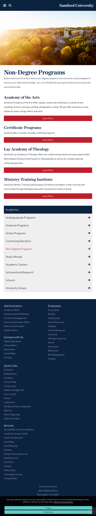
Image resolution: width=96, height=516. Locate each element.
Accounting (53, 310)
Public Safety (10, 470)
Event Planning (10, 445)
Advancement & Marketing (16, 314)
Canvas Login (10, 386)
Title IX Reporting (12, 414)
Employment (54, 318)
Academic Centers (17, 264)
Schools (10, 280)
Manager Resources (57, 338)
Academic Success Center (16, 433)
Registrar (8, 410)
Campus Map (10, 381)
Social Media (9, 353)
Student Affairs (11, 330)
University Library (16, 288)
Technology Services (13, 474)
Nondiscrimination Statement (17, 406)
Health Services (11, 458)
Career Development (13, 437)
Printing (7, 466)
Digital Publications (12, 341)
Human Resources (56, 330)
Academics (12, 209)
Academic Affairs (12, 310)
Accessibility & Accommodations (19, 429)
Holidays (52, 326)
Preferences (48, 512)
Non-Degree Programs (19, 249)
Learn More (48, 118)
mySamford (9, 402)
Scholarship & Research (19, 272)
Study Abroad (14, 256)
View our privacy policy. (63, 502)
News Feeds (9, 349)
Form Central (10, 394)
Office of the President (14, 326)
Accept (48, 508)
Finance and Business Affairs (17, 322)
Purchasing (53, 346)
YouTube (8, 357)
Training (51, 358)
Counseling (9, 441)
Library (7, 398)
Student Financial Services (16, 454)
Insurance (52, 334)
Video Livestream (12, 418)
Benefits (51, 314)
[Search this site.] (10, 5)
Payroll (51, 342)
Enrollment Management (15, 318)
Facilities (7, 449)
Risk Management (56, 354)
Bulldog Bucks (10, 373)
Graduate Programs (17, 225)
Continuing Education (18, 241)
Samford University (48, 486)
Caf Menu (8, 377)
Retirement (53, 350)
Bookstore (8, 369)
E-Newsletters (10, 345)
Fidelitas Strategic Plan (14, 390)
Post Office (9, 462)
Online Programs (16, 233)
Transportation (10, 478)
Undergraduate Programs (20, 217)
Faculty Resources (56, 322)
